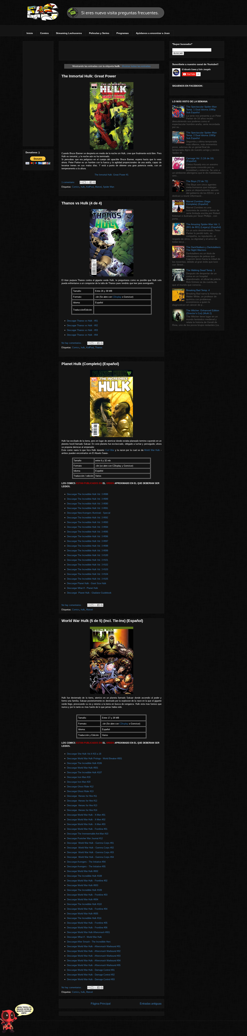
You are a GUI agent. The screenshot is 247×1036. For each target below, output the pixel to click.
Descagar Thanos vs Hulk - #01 (82, 320)
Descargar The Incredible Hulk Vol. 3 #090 (87, 503)
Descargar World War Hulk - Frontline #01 (87, 829)
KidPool (90, 187)
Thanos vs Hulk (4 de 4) (81, 203)
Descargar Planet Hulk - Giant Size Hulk (87, 583)
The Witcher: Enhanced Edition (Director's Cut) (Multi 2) (202, 312)
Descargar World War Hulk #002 (82, 871)
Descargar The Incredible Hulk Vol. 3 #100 (87, 555)
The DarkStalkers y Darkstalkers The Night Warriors (203, 248)
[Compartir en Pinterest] (94, 182)
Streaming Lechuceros (69, 33)
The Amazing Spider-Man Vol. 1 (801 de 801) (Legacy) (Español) (203, 225)
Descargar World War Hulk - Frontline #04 (87, 909)
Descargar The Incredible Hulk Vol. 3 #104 (87, 574)
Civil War (109, 450)
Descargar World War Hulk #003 (82, 885)
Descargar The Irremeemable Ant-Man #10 (87, 833)
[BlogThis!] (84, 182)
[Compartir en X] (87, 182)
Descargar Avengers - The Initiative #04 (86, 862)
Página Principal (101, 1003)
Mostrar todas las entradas (136, 66)
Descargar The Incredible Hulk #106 (84, 763)
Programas (122, 33)
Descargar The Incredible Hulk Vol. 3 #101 (87, 560)
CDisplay (117, 297)
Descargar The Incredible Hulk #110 (84, 904)
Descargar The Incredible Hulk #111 (84, 918)
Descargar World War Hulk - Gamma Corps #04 (90, 857)
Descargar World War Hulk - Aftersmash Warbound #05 (93, 965)
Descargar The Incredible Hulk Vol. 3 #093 (87, 522)
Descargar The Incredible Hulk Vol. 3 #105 (87, 579)
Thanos (98, 347)
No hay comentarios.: (72, 343)
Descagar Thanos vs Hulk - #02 (82, 325)
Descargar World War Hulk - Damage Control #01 (91, 970)
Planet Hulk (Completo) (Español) (90, 364)
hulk (83, 187)
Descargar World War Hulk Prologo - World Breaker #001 (94, 758)
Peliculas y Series (99, 33)
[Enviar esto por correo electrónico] (81, 182)
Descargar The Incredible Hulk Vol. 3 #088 (87, 494)
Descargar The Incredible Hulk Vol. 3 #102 (87, 564)
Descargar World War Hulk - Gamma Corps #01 (90, 843)
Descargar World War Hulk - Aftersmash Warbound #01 (93, 946)
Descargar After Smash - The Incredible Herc (89, 941)
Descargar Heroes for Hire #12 (82, 800)
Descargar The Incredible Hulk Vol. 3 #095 (87, 531)
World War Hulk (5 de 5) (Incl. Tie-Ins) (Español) (102, 621)
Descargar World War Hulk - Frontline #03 (87, 895)
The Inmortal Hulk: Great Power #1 (111, 174)
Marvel (98, 187)
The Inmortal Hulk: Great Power (88, 76)
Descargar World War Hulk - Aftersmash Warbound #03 (93, 956)
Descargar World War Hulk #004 (82, 899)
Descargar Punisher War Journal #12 (85, 838)
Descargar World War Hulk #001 (83, 767)
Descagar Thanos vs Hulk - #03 (82, 330)
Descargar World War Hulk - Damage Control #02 (91, 974)
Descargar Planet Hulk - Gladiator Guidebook (89, 593)
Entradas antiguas (150, 1003)
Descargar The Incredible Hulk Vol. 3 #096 (87, 536)
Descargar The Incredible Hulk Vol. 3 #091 (87, 508)
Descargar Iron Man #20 (78, 782)
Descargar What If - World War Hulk (84, 937)
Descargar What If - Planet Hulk (83, 588)
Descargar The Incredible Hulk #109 (84, 890)
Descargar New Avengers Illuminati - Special (89, 513)
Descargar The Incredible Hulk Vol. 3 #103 (87, 569)
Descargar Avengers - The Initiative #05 (86, 866)
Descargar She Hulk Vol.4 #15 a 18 (84, 754)
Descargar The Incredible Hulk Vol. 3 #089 (87, 499)
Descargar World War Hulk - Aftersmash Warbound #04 (93, 960)
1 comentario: (68, 182)
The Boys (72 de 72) (197, 181)
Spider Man (108, 187)
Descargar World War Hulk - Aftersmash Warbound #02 (93, 951)
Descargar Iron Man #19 (78, 777)
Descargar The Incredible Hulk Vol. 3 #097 (87, 541)
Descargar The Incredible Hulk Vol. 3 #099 (87, 550)
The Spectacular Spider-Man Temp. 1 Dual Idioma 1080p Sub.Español (201, 109)
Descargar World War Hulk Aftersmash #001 (88, 932)
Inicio (30, 33)
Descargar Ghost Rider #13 (80, 791)
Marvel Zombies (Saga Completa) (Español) (198, 203)
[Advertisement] (38, 93)
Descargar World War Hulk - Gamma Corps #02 (90, 847)
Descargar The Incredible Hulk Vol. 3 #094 (87, 527)
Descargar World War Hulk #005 (82, 913)
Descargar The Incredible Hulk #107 (84, 772)
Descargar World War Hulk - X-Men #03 (86, 824)
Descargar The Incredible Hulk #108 (84, 876)
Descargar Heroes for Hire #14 (82, 810)
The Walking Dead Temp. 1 (200, 270)
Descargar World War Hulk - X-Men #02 (86, 819)
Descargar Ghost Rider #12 (80, 786)
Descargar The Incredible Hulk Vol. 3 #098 (87, 546)
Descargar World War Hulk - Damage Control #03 (91, 979)
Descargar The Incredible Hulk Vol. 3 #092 (87, 517)
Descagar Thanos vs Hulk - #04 (82, 335)
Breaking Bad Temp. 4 (198, 290)
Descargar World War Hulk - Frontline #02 (87, 880)
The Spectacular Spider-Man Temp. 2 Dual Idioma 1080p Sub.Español (201, 135)
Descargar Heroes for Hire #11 (82, 796)
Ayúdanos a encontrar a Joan (153, 33)
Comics (44, 33)
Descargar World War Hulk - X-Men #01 (86, 815)
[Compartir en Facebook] (91, 182)
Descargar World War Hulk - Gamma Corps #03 (90, 852)
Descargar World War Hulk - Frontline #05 (87, 923)
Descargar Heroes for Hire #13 (82, 805)
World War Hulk (152, 450)
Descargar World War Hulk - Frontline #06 (87, 927)
